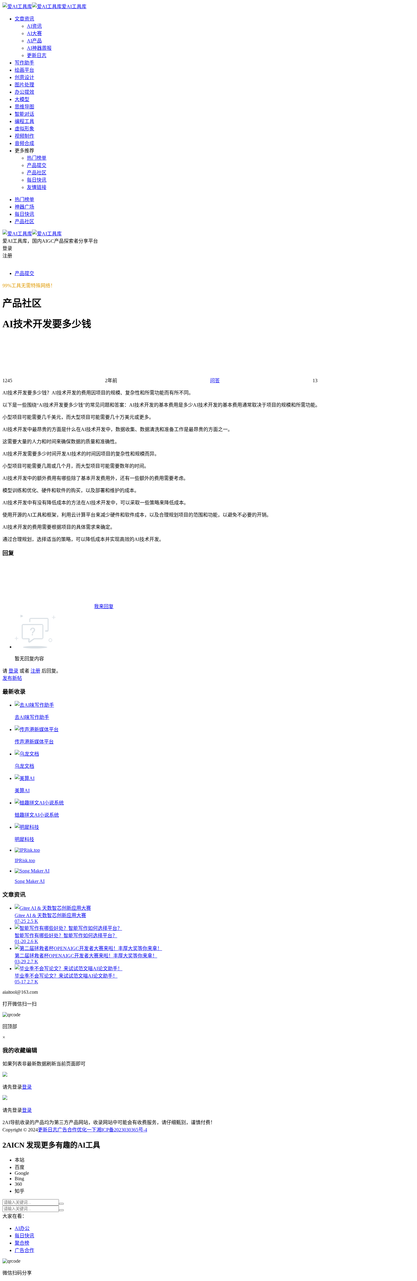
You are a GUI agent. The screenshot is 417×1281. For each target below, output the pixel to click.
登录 (13, 670)
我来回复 (104, 606)
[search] (61, 1204)
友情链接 (36, 187)
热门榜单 (36, 158)
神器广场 (24, 206)
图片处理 (24, 84)
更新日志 (36, 55)
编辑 (31, 1050)
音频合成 (24, 143)
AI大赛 (34, 33)
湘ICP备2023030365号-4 (121, 1129)
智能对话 (24, 114)
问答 (215, 380)
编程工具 (24, 121)
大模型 (22, 99)
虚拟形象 (24, 128)
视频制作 (24, 136)
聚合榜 (22, 1243)
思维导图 (24, 106)
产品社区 (36, 172)
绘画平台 (24, 70)
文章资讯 (24, 18)
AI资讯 (34, 26)
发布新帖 (12, 678)
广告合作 (67, 1129)
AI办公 (22, 1228)
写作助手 (24, 62)
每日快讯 (36, 180)
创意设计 (24, 77)
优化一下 (86, 1129)
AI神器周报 (39, 48)
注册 (35, 670)
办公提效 (24, 92)
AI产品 (34, 40)
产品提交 (36, 165)
